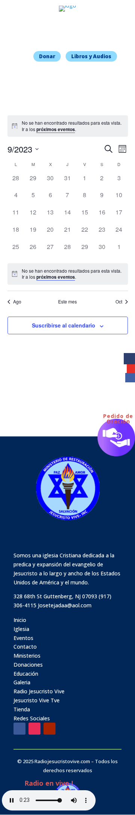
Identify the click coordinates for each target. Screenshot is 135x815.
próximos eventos (55, 129)
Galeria (22, 682)
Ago (17, 302)
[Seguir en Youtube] (50, 729)
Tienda (22, 709)
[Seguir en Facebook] (20, 729)
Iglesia (21, 628)
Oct (119, 302)
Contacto (25, 646)
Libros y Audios (91, 56)
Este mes (67, 302)
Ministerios (27, 655)
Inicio (20, 619)
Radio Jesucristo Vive (39, 691)
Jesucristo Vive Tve (37, 700)
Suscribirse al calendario (63, 325)
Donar (47, 56)
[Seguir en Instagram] (34, 729)
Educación (26, 673)
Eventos (23, 637)
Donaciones (28, 664)
